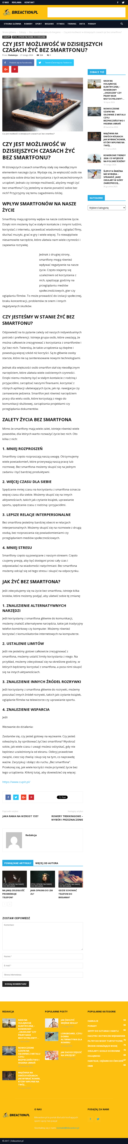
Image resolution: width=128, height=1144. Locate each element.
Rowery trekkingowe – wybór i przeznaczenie (67, 817)
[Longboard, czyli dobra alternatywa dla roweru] (51, 1036)
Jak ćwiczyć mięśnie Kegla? (69, 1021)
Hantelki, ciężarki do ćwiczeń (105, 1060)
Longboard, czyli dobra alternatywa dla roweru (71, 1038)
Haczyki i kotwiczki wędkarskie (106, 1035)
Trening (72, 23)
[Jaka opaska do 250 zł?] (42, 879)
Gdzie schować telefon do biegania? (67, 894)
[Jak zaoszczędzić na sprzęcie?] (51, 1055)
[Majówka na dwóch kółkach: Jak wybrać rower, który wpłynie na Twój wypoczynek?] (94, 136)
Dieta (82, 23)
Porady (92, 23)
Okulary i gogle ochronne (104, 1050)
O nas (5, 2)
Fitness (60, 23)
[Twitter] (123, 2)
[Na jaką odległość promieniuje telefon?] (14, 879)
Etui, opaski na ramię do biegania (29, 37)
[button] (122, 24)
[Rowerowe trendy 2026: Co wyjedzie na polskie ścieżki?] (94, 158)
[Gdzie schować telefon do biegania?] (70, 879)
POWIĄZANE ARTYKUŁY (17, 863)
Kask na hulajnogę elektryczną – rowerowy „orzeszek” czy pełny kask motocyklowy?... (114, 89)
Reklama (16, 2)
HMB (90, 1065)
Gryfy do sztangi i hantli (103, 1030)
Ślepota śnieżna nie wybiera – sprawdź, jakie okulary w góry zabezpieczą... (113, 177)
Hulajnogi (94, 1055)
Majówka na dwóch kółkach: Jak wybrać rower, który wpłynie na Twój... (115, 139)
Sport (38, 23)
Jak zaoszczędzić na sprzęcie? (71, 1054)
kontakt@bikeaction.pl (68, 1127)
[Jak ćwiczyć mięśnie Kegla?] (51, 1023)
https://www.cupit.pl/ (16, 782)
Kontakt (29, 2)
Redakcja (13, 55)
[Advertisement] (87, 12)
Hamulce (93, 1020)
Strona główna (12, 23)
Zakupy (6, 37)
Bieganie (49, 23)
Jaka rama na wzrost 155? (20, 816)
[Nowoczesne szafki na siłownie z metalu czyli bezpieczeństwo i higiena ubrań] (94, 111)
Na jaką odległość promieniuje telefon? (13, 894)
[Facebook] (117, 2)
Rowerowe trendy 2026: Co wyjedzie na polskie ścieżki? (115, 158)
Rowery (28, 23)
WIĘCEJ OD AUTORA (46, 863)
